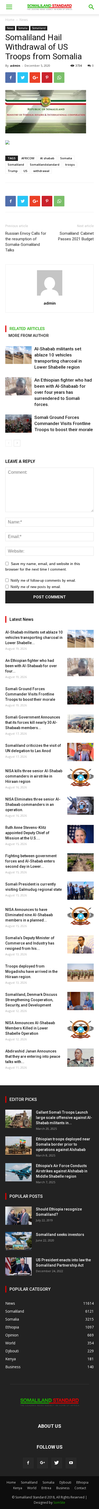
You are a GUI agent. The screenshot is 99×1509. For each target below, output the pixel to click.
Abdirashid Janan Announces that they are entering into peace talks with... (32, 1056)
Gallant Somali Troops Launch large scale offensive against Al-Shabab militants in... (64, 1117)
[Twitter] (56, 1463)
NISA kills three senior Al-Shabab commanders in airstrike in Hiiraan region (33, 776)
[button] (91, 7)
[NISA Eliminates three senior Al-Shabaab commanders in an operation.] (80, 806)
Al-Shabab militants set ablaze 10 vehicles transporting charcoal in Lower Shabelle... (34, 637)
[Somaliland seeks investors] (18, 1241)
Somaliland (39, 28)
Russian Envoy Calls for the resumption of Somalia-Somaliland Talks (25, 241)
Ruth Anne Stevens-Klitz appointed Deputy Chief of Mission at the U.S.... (27, 832)
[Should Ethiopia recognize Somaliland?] (18, 1216)
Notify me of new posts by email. (36, 587)
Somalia (22, 28)
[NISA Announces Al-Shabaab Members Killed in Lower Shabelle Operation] (80, 1029)
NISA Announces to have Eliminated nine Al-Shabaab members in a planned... (29, 914)
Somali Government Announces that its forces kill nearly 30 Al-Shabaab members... (32, 722)
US (25, 171)
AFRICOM (27, 158)
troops (70, 164)
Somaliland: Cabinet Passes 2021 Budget (76, 236)
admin (15, 65)
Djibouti (65, 1482)
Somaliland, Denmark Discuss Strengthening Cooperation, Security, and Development (31, 999)
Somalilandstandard (44, 164)
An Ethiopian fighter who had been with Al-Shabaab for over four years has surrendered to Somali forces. (63, 392)
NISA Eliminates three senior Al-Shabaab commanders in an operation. (32, 804)
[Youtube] (71, 1463)
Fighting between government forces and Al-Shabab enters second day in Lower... (30, 861)
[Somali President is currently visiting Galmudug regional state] (80, 891)
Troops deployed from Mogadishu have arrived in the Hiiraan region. (31, 971)
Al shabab (47, 158)
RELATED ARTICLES (27, 328)
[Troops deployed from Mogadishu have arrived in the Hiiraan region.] (80, 973)
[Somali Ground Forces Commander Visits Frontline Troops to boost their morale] (18, 423)
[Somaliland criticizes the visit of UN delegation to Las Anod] (80, 752)
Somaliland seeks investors (60, 1234)
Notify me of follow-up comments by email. (43, 580)
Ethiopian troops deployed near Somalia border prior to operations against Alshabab (63, 1144)
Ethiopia (82, 1482)
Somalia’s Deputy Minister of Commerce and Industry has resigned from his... (29, 943)
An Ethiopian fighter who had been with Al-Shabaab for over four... (31, 665)
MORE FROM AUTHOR (28, 335)
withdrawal (41, 171)
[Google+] (42, 1463)
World (31, 1488)
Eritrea (46, 1488)
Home (10, 19)
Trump (13, 171)
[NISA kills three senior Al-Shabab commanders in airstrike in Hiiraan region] (80, 777)
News (24, 19)
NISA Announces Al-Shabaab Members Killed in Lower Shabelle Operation (30, 1028)
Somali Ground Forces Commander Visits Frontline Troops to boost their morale (63, 423)
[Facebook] (28, 1463)
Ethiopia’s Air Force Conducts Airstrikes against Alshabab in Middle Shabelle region (61, 1171)
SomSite (59, 1502)
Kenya (17, 1488)
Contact (80, 1488)
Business (62, 1488)
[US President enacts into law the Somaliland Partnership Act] (18, 1266)
